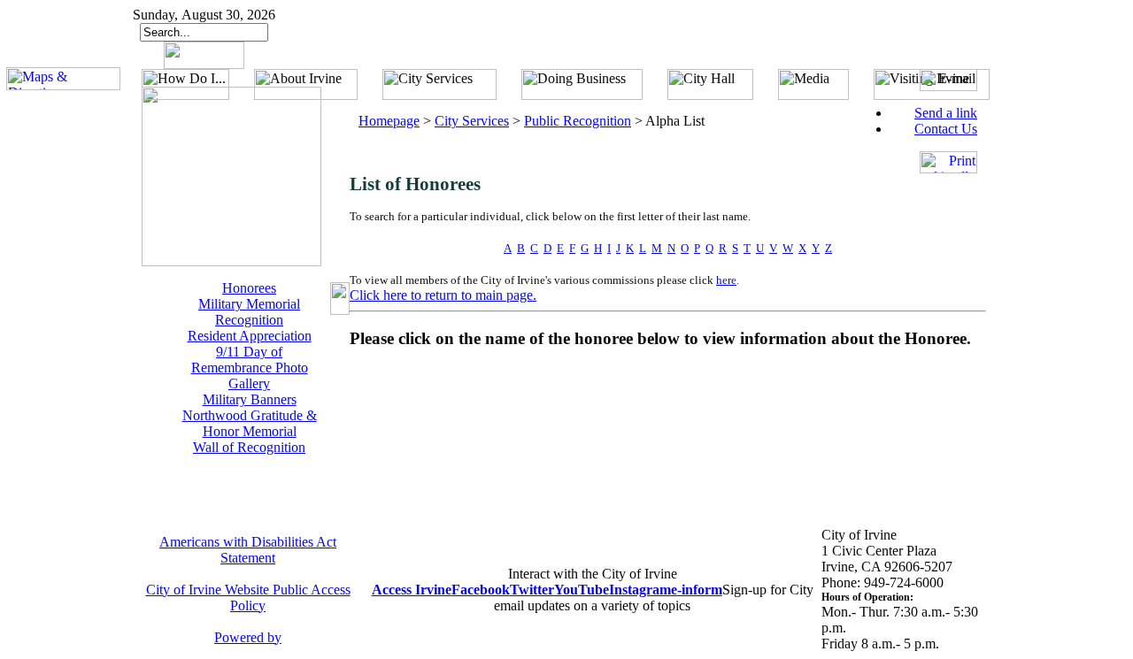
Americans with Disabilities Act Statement (247, 549)
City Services (472, 120)
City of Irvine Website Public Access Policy (248, 597)
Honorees (249, 287)
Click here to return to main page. (443, 295)
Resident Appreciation (250, 335)
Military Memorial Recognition (249, 311)
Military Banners (250, 399)
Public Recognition (577, 120)
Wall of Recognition (249, 447)
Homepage (389, 120)
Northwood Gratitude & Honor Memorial (249, 423)
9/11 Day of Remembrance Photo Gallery (249, 367)
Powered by (247, 637)
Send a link (945, 112)
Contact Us (945, 128)
